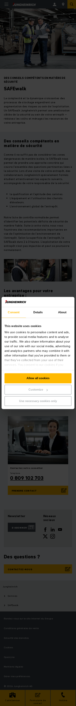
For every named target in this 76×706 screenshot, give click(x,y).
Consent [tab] (13, 312)
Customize (35, 389)
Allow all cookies (38, 378)
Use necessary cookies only (38, 401)
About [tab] (62, 312)
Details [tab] (38, 312)
